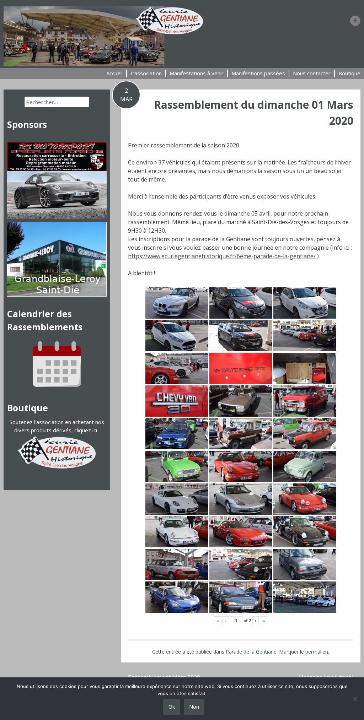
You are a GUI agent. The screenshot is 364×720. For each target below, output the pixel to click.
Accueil (114, 73)
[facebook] (355, 20)
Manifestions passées (258, 73)
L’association (146, 73)
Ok (171, 706)
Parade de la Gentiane (251, 651)
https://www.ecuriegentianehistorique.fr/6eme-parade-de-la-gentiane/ (222, 256)
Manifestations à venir (197, 73)
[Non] (355, 698)
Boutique (349, 73)
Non (194, 706)
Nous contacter (312, 73)
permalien (316, 651)
